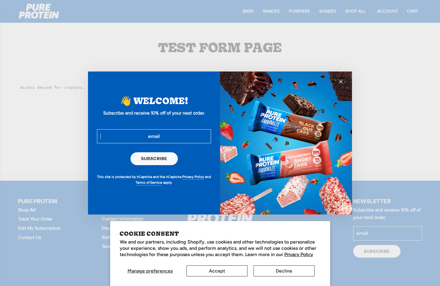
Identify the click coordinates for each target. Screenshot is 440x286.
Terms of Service (149, 182)
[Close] (341, 81)
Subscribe (154, 158)
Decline (284, 271)
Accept (217, 271)
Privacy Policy (298, 255)
